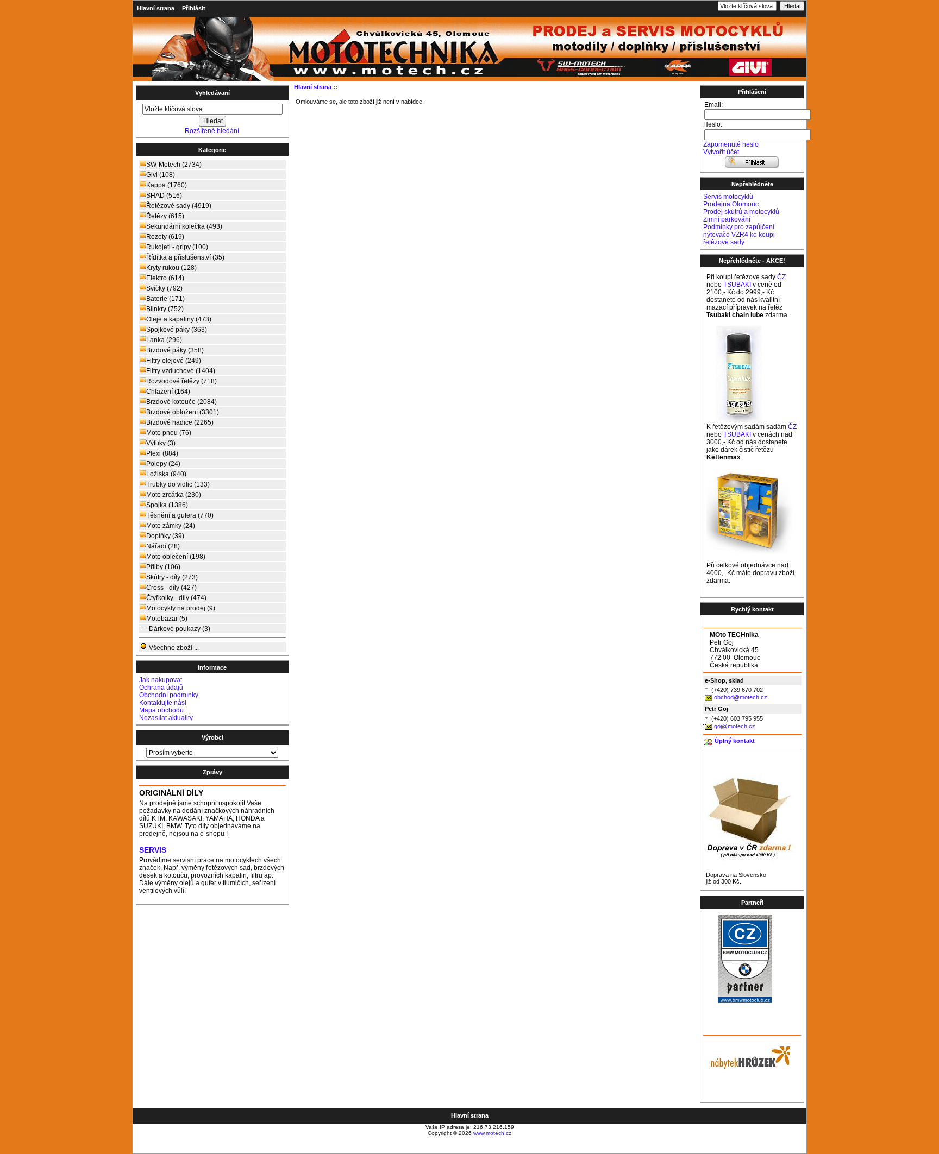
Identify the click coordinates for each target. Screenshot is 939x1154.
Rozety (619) (165, 237)
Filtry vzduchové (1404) (180, 371)
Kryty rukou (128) (171, 268)
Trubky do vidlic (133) (178, 484)
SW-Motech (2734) (174, 164)
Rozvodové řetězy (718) (181, 381)
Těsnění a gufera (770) (180, 515)
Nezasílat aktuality (166, 718)
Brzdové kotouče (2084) (181, 402)
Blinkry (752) (165, 309)
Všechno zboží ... (173, 648)
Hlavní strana (155, 8)
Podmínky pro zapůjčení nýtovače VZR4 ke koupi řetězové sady (739, 234)
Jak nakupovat (160, 680)
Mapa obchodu (161, 710)
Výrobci (212, 737)
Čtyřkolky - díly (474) (176, 598)
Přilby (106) (163, 567)
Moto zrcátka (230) (173, 495)
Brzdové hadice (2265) (180, 422)
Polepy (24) (163, 464)
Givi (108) (160, 175)
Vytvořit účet (721, 152)
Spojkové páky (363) (176, 329)
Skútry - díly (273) (172, 577)
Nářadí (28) (163, 546)
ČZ (781, 277)
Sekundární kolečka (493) (184, 226)
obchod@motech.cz (740, 697)
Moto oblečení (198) (175, 556)
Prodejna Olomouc (731, 204)
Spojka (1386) (167, 505)
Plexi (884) (162, 453)
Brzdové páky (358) (175, 350)
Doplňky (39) (165, 536)
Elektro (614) (165, 278)
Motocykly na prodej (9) (180, 608)
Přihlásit (193, 8)
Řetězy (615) (165, 216)
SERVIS (152, 850)
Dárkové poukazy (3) (179, 629)
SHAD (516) (164, 195)
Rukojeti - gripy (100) (177, 247)
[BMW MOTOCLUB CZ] (745, 1001)
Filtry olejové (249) (173, 360)
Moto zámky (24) (170, 525)
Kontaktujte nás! (162, 703)
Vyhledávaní (212, 93)
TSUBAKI (737, 284)
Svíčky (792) (164, 288)
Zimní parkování (726, 219)
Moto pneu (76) (168, 433)
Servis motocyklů (728, 196)
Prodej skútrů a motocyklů (741, 212)
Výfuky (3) (161, 443)
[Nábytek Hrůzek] (746, 1056)
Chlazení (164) (168, 391)
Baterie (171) (165, 298)
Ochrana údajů (161, 687)
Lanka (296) (164, 340)
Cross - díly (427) (171, 587)
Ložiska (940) (166, 474)
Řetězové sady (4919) (178, 206)
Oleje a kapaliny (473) (178, 319)
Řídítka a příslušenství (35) (185, 257)
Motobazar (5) (166, 618)
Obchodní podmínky (168, 695)
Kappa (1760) (166, 185)
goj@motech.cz (734, 726)
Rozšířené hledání (212, 131)
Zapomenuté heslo (731, 144)
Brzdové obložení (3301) (182, 412)
